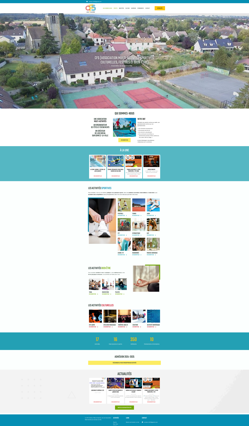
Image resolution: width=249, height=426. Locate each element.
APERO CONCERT (151, 169)
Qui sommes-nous (107, 8)
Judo (148, 213)
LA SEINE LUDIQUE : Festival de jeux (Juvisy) (97, 170)
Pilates (117, 292)
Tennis (134, 213)
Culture (127, 8)
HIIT (148, 233)
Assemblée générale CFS (97, 390)
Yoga (90, 292)
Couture (135, 324)
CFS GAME (92, 324)
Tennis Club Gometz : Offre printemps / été (151, 391)
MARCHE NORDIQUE (152, 253)
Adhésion (133, 8)
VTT (119, 233)
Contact (147, 8)
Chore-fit (121, 253)
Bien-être (121, 8)
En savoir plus (98, 176)
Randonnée (135, 253)
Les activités (99, 268)
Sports (115, 8)
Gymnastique (136, 233)
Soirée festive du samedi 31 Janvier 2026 (116, 391)
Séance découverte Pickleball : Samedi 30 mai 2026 (116, 170)
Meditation (105, 292)
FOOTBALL (120, 213)
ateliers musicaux (109, 324)
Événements (140, 8)
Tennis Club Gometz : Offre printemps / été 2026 (133, 170)
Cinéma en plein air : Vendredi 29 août (133, 391)
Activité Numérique (153, 324)
